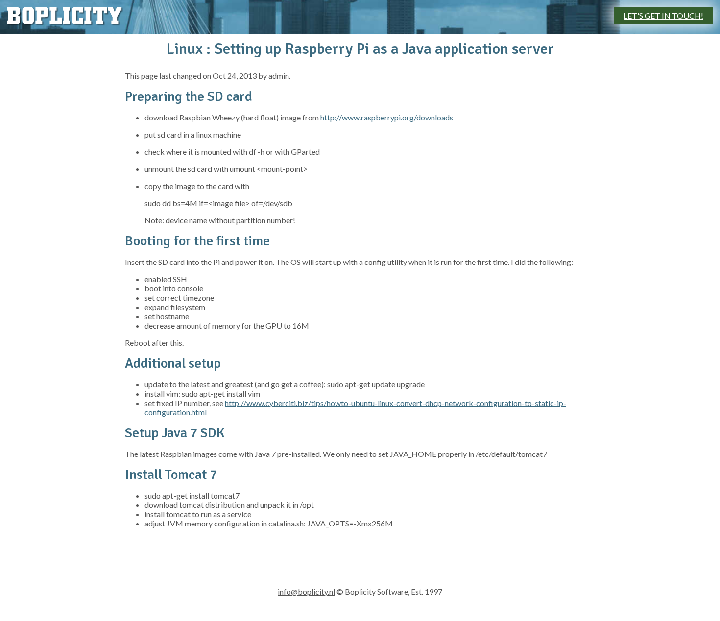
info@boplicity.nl (306, 591)
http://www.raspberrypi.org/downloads (386, 117)
